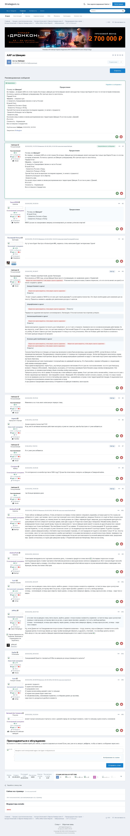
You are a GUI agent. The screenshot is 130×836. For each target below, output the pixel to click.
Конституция (18, 16)
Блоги (42, 11)
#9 (123, 488)
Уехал (16, 161)
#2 (123, 203)
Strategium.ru (12, 4)
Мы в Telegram (11, 11)
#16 (122, 714)
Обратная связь (68, 824)
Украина (16, 222)
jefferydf (14, 644)
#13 (122, 612)
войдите (87, 743)
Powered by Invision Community (65, 833)
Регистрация (118, 4)
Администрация (39, 16)
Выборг (16, 529)
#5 (123, 398)
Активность (33, 11)
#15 (122, 680)
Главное (23, 11)
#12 (122, 582)
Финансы (57, 16)
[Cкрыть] (30, 293)
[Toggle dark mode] (84, 4)
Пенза (16, 673)
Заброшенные (32, 63)
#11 (123, 554)
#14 (122, 653)
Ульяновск (16, 258)
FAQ (49, 16)
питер (16, 601)
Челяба (16, 439)
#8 (123, 468)
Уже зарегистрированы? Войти (98, 4)
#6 (123, 420)
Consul (14, 262)
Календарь (66, 16)
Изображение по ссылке (111, 757)
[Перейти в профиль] (15, 207)
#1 (123, 146)
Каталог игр (78, 16)
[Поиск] (123, 10)
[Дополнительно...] (119, 146)
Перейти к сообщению (113, 84)
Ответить (117, 71)
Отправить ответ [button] (114, 765)
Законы (27, 16)
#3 (123, 239)
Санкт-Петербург (16, 629)
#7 (123, 446)
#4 (123, 271)
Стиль (57, 824)
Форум (7, 16)
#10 (122, 510)
